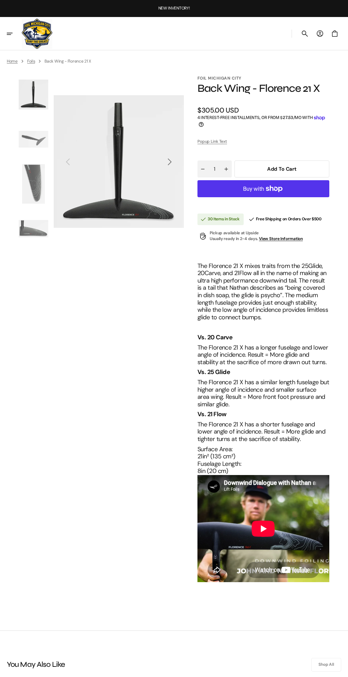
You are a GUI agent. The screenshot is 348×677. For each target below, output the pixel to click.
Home (12, 61)
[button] (14, 33)
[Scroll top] (339, 668)
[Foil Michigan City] (37, 33)
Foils (31, 61)
